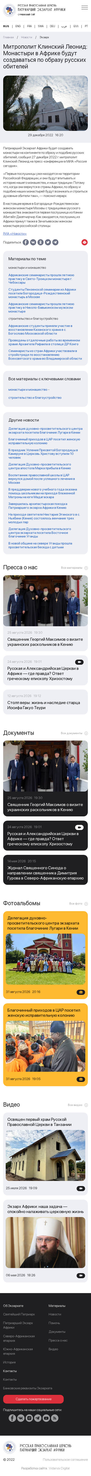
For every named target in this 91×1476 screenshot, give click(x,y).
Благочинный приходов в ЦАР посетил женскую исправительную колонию (44, 441)
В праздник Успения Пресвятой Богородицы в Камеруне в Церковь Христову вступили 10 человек (43, 453)
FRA (29, 26)
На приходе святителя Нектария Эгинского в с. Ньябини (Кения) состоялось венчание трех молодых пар (44, 518)
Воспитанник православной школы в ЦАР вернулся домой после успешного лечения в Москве (41, 479)
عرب (64, 26)
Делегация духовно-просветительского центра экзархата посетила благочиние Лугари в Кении (45, 430)
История (9, 1362)
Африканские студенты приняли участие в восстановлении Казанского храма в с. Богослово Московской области (40, 329)
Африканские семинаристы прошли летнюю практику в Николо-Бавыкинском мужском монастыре (41, 307)
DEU (52, 26)
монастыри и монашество (27, 390)
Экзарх (44, 37)
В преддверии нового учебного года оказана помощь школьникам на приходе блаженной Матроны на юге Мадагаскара (42, 493)
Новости (26, 37)
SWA (41, 26)
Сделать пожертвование (33, 1399)
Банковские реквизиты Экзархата (27, 1388)
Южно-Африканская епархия (18, 1351)
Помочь (54, 1323)
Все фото (75, 903)
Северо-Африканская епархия (19, 1338)
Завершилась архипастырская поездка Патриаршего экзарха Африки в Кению (37, 505)
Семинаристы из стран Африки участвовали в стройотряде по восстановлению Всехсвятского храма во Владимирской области (45, 354)
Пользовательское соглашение (65, 1460)
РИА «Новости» (15, 234)
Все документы (71, 733)
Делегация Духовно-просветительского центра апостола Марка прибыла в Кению (39, 466)
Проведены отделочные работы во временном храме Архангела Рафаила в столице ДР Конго (44, 342)
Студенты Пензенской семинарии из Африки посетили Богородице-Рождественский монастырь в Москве (42, 293)
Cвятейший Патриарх (19, 1314)
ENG (18, 26)
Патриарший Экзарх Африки (18, 1325)
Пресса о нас (58, 1340)
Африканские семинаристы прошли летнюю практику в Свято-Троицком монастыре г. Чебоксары (41, 278)
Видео (53, 1349)
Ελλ (76, 26)
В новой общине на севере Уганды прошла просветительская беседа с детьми (40, 545)
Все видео (75, 1105)
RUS (6, 26)
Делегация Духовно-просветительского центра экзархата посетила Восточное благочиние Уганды (39, 532)
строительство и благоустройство (35, 398)
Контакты (10, 1379)
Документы (57, 1332)
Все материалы (71, 567)
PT (86, 26)
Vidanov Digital (59, 1468)
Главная (8, 37)
